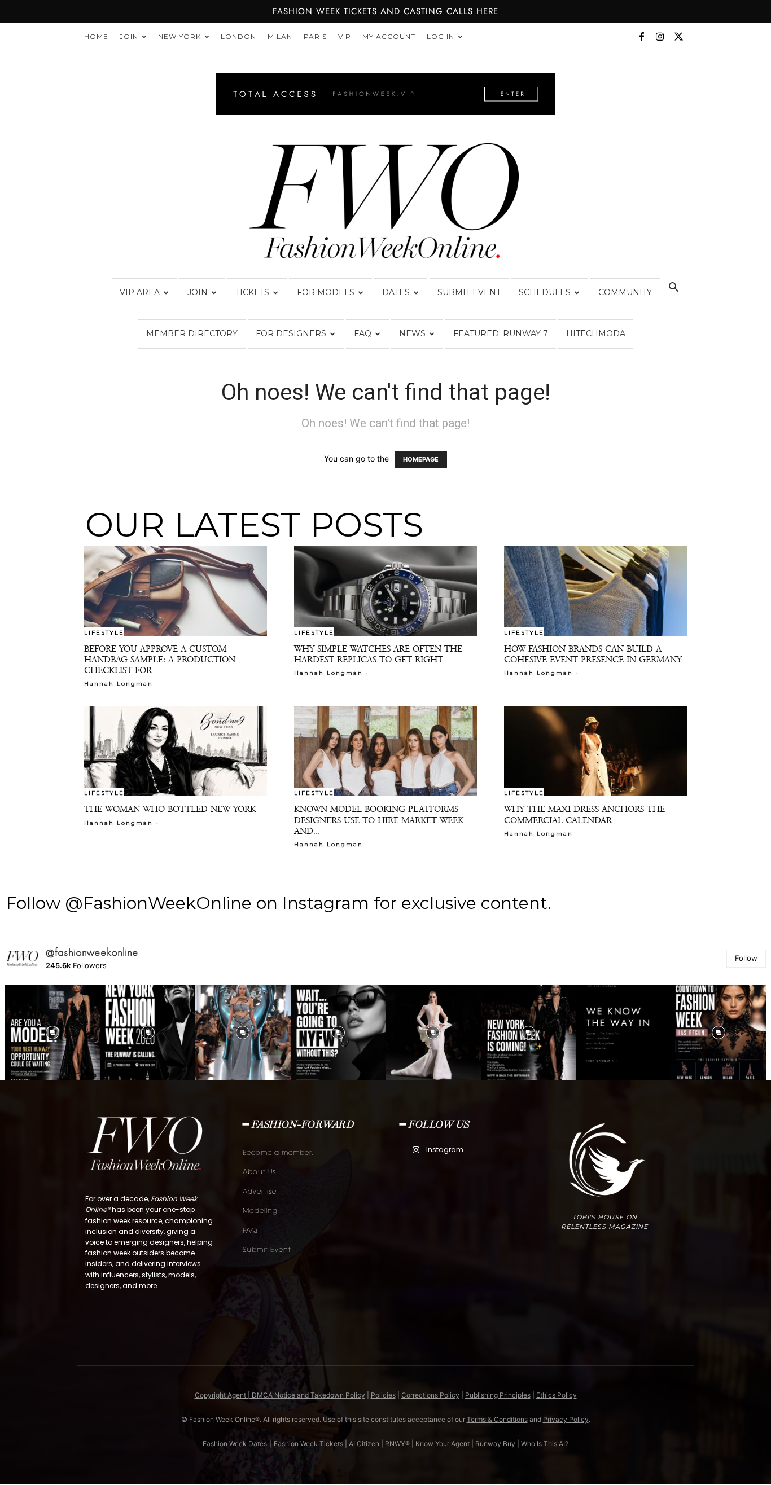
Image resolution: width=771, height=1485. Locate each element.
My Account (388, 36)
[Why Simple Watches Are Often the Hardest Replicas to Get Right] (385, 591)
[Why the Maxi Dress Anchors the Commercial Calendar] (595, 751)
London (238, 36)
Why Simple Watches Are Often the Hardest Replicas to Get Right (378, 654)
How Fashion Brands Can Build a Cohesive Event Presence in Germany (593, 654)
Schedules (545, 292)
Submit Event (469, 292)
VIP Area (140, 292)
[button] (673, 288)
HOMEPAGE (421, 459)
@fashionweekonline (92, 952)
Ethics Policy (556, 1395)
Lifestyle (104, 632)
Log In (440, 36)
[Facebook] (641, 37)
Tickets (252, 292)
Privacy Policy (566, 1419)
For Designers (291, 333)
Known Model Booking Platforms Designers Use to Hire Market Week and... (378, 819)
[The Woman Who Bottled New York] (175, 751)
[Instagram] (659, 37)
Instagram (444, 1149)
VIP (344, 36)
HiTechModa (595, 333)
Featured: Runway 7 (500, 333)
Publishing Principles (498, 1395)
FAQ (362, 333)
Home (96, 36)
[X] (678, 37)
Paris (315, 36)
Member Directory (192, 333)
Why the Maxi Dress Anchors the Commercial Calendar (584, 814)
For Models (325, 292)
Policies (383, 1395)
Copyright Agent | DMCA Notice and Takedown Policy (280, 1395)
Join (129, 36)
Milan (280, 36)
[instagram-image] (52, 1032)
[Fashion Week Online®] (385, 204)
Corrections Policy (430, 1395)
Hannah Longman (118, 683)
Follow (746, 958)
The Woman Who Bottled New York (170, 808)
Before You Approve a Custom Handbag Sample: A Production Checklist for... (159, 659)
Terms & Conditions (497, 1419)
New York (179, 36)
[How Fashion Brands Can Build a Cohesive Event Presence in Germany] (595, 591)
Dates (396, 292)
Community (625, 292)
